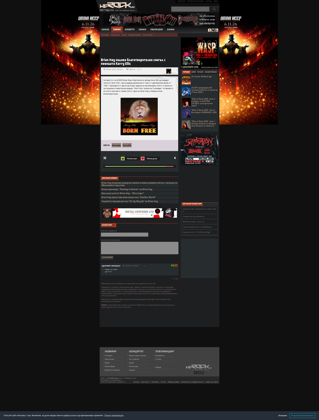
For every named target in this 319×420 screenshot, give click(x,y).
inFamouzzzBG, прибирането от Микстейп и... (199, 210)
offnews (181, 1)
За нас (163, 382)
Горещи (186, 72)
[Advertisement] (138, 46)
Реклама (155, 382)
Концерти (129, 30)
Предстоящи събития (137, 355)
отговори (144, 266)
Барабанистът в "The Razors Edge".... (197, 232)
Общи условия (173, 382)
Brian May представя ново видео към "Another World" (128, 197)
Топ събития (134, 359)
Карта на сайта (212, 382)
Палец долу (152, 158)
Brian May (116, 145)
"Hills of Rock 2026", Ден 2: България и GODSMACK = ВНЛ (204, 111)
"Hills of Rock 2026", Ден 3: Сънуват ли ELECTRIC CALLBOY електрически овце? (203, 102)
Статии (158, 359)
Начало (105, 30)
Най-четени (115, 35)
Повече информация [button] (114, 415)
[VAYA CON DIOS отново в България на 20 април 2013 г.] (168, 71)
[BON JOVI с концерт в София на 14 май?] (174, 71)
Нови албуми (148, 35)
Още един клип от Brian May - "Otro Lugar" (122, 193)
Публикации (156, 30)
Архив (124, 35)
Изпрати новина (134, 35)
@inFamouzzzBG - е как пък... (194, 222)
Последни (105, 35)
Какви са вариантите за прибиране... (198, 227)
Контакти (145, 382)
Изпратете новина (112, 370)
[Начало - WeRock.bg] (117, 11)
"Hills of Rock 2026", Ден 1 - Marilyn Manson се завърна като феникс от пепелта (203, 124)
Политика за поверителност (192, 382)
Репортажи (133, 366)
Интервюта (159, 355)
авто (215, 1)
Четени (200, 72)
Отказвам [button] (283, 416)
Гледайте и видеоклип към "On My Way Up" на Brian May (129, 201)
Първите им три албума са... (194, 216)
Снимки (142, 30)
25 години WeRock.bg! (201, 77)
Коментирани (211, 72)
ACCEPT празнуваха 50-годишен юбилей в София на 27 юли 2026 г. (204, 90)
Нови (194, 72)
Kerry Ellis (127, 145)
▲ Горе (175, 278)
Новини (117, 30)
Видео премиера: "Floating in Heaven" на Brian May (126, 189)
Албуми (170, 30)
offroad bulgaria (195, 1)
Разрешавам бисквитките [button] (302, 416)
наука (209, 1)
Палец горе (132, 158)
